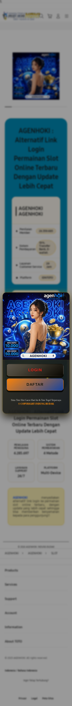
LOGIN (35, 370)
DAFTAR (34, 384)
